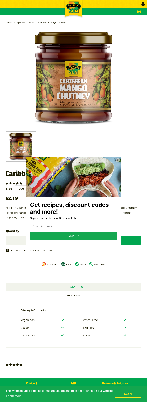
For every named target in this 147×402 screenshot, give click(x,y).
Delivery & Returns (115, 383)
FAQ (73, 383)
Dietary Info (73, 287)
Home (9, 22)
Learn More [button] (14, 396)
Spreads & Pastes (25, 22)
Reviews (73, 295)
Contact (31, 383)
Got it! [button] (128, 393)
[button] (14, 183)
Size (9, 189)
